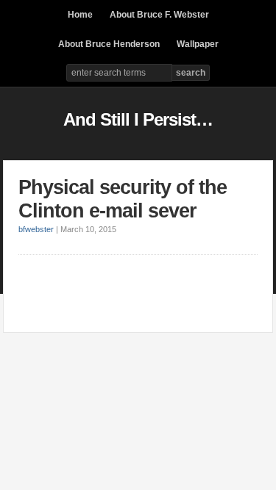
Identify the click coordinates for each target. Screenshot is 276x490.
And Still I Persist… (138, 119)
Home (80, 15)
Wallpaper (198, 44)
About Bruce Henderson (109, 44)
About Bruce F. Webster (159, 15)
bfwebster (36, 229)
